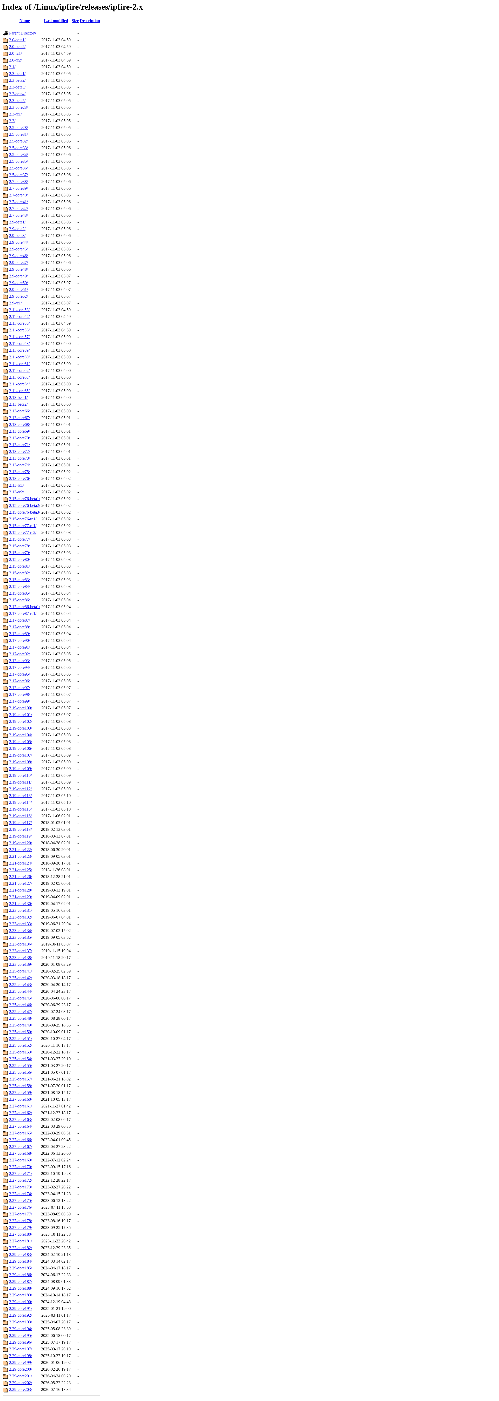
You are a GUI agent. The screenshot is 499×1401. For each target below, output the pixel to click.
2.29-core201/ (20, 1376)
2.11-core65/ (19, 391)
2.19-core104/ (20, 735)
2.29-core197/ (20, 1349)
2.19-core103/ (20, 728)
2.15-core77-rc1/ (22, 525)
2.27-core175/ (20, 1200)
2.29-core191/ (20, 1308)
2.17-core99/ (19, 701)
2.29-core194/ (20, 1329)
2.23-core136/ (20, 944)
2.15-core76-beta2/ (24, 505)
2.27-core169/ (20, 1160)
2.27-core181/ (20, 1241)
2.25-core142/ (20, 978)
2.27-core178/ (20, 1221)
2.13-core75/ (19, 472)
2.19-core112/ (20, 789)
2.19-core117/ (20, 822)
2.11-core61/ (19, 364)
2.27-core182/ (20, 1248)
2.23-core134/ (20, 930)
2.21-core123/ (20, 856)
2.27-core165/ (20, 1133)
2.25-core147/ (20, 1011)
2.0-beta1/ (17, 40)
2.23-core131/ (20, 910)
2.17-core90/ (19, 640)
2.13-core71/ (19, 445)
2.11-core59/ (19, 350)
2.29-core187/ (20, 1281)
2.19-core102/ (20, 721)
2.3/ (12, 121)
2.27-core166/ (20, 1140)
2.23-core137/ (20, 951)
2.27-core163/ (20, 1119)
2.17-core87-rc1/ (22, 613)
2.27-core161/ (20, 1106)
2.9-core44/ (18, 242)
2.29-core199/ (20, 1362)
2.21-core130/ (20, 903)
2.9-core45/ (18, 249)
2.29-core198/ (20, 1356)
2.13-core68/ (19, 424)
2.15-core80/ (19, 559)
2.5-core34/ (18, 154)
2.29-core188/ (20, 1288)
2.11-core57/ (19, 337)
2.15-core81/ (19, 566)
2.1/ (12, 67)
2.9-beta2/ (17, 229)
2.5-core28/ (18, 127)
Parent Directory (22, 33)
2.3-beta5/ (17, 100)
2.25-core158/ (20, 1086)
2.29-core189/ (20, 1295)
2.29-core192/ (20, 1315)
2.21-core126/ (20, 876)
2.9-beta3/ (17, 235)
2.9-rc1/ (15, 303)
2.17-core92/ (19, 654)
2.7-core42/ (18, 208)
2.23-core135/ (20, 937)
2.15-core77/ (19, 539)
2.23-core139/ (20, 964)
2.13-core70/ (19, 438)
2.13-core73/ (19, 458)
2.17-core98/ (19, 694)
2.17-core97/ (19, 687)
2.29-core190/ (20, 1302)
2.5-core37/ (18, 175)
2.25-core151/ (20, 1038)
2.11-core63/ (19, 377)
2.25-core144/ (20, 991)
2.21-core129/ (20, 897)
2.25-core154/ (20, 1059)
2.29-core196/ (20, 1342)
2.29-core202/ (20, 1382)
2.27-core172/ (20, 1180)
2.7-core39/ (18, 188)
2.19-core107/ (20, 755)
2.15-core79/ (19, 552)
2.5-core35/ (18, 161)
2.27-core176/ (20, 1207)
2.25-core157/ (20, 1079)
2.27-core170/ (20, 1167)
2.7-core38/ (18, 181)
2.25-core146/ (20, 1005)
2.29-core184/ (20, 1261)
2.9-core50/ (18, 283)
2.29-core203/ (20, 1389)
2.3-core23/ (18, 107)
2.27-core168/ (20, 1153)
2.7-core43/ (18, 215)
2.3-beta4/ (17, 94)
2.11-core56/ (19, 330)
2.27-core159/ (20, 1092)
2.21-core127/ (20, 883)
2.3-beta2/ (17, 80)
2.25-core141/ (20, 971)
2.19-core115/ (20, 809)
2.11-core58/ (19, 343)
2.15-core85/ (19, 593)
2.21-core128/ (20, 890)
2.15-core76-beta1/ (24, 499)
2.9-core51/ (18, 289)
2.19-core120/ (20, 843)
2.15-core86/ (19, 600)
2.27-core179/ (20, 1227)
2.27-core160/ (20, 1099)
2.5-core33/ (18, 148)
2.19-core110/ (20, 775)
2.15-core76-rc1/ (22, 519)
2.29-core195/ (20, 1335)
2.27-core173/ (20, 1187)
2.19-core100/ (20, 708)
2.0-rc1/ (15, 53)
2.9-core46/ (18, 256)
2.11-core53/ (19, 310)
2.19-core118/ (20, 829)
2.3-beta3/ (17, 87)
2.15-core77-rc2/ (22, 532)
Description (90, 20)
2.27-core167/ (20, 1146)
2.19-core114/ (20, 802)
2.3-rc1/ (15, 114)
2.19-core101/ (20, 714)
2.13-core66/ (19, 411)
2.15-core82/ (19, 573)
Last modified (56, 20)
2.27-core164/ (20, 1126)
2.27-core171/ (20, 1173)
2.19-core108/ (20, 762)
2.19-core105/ (20, 741)
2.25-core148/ (20, 1018)
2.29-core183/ (20, 1254)
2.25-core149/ (20, 1025)
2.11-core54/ (19, 316)
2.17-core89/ (19, 633)
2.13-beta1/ (18, 397)
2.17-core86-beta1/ (24, 606)
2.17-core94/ (19, 667)
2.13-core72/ (19, 451)
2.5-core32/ (18, 141)
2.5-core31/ (18, 134)
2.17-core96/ (19, 681)
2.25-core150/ (20, 1032)
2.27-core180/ (20, 1234)
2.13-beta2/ (18, 404)
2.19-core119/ (20, 836)
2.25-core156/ (20, 1072)
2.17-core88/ (19, 627)
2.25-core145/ (20, 998)
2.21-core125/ (20, 870)
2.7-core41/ (18, 202)
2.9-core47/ (18, 262)
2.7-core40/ (18, 195)
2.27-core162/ (20, 1113)
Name (24, 20)
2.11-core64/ (19, 384)
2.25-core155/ (20, 1065)
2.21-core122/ (20, 849)
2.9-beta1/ (17, 222)
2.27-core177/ (20, 1214)
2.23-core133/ (20, 924)
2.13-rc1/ (16, 485)
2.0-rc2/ (15, 60)
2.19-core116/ (20, 816)
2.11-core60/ (19, 357)
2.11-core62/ (19, 370)
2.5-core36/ (18, 168)
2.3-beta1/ (17, 73)
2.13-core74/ (19, 465)
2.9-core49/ (18, 276)
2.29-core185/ (20, 1268)
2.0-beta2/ (17, 46)
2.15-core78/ (19, 546)
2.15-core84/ (19, 586)
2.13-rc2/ (16, 492)
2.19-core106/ (20, 748)
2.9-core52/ (18, 296)
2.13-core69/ (19, 431)
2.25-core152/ (20, 1045)
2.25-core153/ (20, 1052)
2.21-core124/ (20, 863)
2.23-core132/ (20, 917)
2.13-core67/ (19, 418)
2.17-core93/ (19, 660)
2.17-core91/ (19, 647)
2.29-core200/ (20, 1369)
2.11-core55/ (19, 323)
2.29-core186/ (20, 1275)
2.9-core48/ (18, 269)
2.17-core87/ (19, 620)
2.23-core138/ (20, 957)
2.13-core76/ (19, 478)
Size (75, 20)
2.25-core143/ (20, 984)
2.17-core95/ (19, 674)
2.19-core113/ (20, 795)
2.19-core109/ (20, 768)
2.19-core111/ (20, 782)
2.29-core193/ (20, 1322)
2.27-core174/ (20, 1194)
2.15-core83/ (19, 579)
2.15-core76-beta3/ (24, 512)
